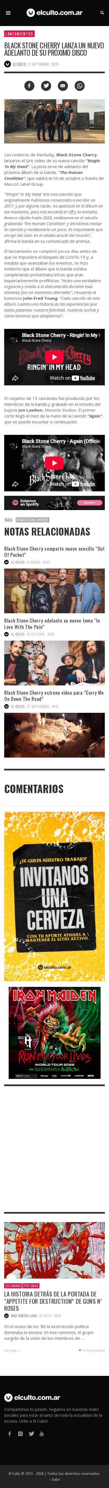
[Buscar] (8, 13)
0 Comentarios (93, 1350)
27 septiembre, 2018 (43, 706)
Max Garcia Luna (24, 1316)
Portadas (30, 1286)
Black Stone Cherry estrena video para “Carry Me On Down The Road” (54, 695)
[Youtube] (41, 1434)
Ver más (10, 1350)
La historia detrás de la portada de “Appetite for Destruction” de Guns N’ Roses (53, 1300)
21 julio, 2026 (50, 1316)
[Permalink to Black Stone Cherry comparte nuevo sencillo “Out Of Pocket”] (54, 591)
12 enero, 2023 (38, 562)
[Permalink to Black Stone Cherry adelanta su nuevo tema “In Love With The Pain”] (54, 663)
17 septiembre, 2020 (43, 64)
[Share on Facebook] (29, 86)
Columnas (13, 1286)
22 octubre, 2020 (40, 634)
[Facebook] (9, 1434)
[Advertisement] (54, 1149)
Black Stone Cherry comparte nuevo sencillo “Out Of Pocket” (54, 551)
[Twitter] (31, 1434)
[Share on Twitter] (46, 86)
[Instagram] (20, 1434)
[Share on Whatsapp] (80, 86)
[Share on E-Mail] (63, 86)
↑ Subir (54, 1479)
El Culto (18, 562)
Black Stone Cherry (32, 520)
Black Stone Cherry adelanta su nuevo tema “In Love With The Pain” (52, 623)
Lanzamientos (19, 33)
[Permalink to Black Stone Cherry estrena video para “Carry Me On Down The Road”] (54, 735)
